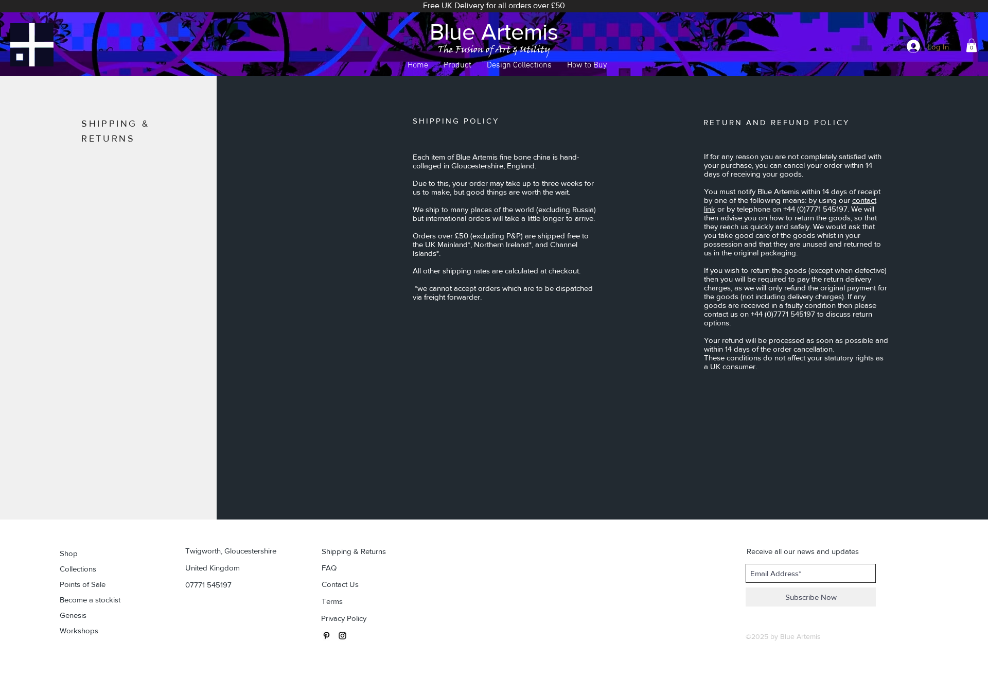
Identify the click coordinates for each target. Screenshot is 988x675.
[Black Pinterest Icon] (326, 636)
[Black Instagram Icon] (342, 636)
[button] (457, 65)
